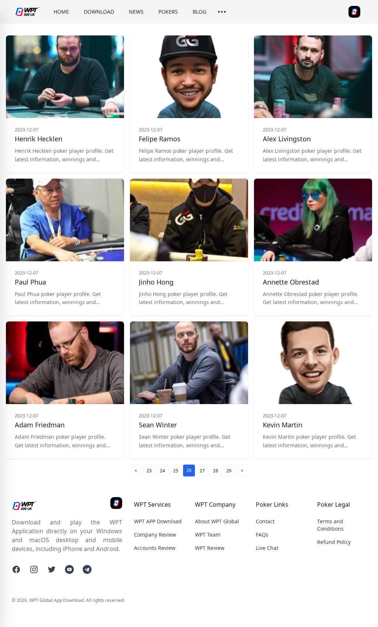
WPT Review (209, 547)
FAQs (262, 534)
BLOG (199, 11)
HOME (61, 11)
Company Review (155, 534)
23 (149, 471)
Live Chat (267, 547)
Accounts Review (154, 547)
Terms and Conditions (330, 525)
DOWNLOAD (99, 11)
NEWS (136, 11)
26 (189, 470)
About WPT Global (217, 521)
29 (228, 471)
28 (215, 471)
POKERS (168, 11)
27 (202, 471)
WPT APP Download (158, 521)
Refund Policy (334, 541)
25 (175, 471)
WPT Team (207, 534)
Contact (265, 521)
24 (162, 471)
